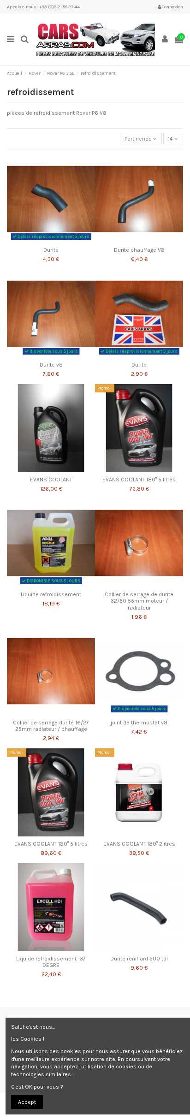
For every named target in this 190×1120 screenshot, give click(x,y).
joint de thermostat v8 (139, 722)
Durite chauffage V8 (139, 250)
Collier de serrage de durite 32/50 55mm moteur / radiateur (139, 601)
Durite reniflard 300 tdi (139, 958)
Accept (27, 1102)
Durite (51, 250)
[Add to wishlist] (40, 240)
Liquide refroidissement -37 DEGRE (51, 961)
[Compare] (51, 240)
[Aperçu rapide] (61, 240)
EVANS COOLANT (51, 479)
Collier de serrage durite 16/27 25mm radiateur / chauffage (51, 725)
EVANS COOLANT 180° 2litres (139, 844)
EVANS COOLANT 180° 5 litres (139, 479)
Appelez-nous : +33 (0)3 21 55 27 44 (43, 7)
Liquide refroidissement (51, 594)
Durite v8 (51, 364)
